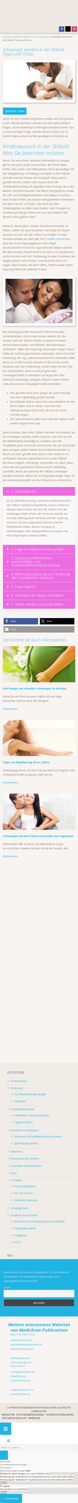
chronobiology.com (21, 1362)
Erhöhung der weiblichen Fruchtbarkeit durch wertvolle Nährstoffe (36, 1479)
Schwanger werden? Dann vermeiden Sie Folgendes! (38, 836)
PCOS (17, 1242)
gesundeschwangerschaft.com (26, 1344)
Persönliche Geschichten (25, 1158)
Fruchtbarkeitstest (24, 1186)
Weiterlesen (10, 708)
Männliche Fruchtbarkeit (25, 1130)
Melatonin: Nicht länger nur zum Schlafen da (24, 1473)
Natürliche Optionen (26, 1200)
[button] (21, 621)
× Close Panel (11, 1498)
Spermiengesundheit (26, 1143)
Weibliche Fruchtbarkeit (24, 1215)
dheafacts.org (18, 1376)
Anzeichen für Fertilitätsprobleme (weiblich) (39, 1221)
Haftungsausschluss (14, 1418)
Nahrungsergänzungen (13, 1470)
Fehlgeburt (20, 1235)
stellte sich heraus (58, 239)
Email (7, 1287)
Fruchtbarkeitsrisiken (23, 1109)
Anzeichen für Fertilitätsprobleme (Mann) (38, 1136)
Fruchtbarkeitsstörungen (13, 1464)
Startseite (5, 1461)
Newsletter (8, 1414)
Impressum (34, 1418)
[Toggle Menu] (5, 1429)
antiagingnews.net (20, 1358)
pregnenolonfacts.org (22, 1389)
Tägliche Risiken (23, 1122)
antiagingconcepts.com (23, 1371)
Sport (14, 1173)
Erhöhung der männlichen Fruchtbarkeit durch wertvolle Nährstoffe (37, 1476)
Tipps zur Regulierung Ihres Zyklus (26, 762)
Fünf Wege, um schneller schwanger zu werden (34, 688)
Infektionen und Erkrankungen (31, 1115)
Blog (2, 1486)
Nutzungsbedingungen (30, 1414)
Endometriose (19, 1081)
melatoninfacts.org (20, 1380)
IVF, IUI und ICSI (23, 1193)
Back (4, 1482)
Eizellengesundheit (25, 1228)
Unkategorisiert (19, 1208)
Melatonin (20, 1101)
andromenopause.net (22, 1348)
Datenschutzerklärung (60, 1414)
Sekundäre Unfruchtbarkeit (26, 1165)
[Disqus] (39, 912)
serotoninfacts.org (20, 1394)
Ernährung (16, 1088)
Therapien (16, 1180)
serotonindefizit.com (21, 1340)
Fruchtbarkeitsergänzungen (30, 1094)
